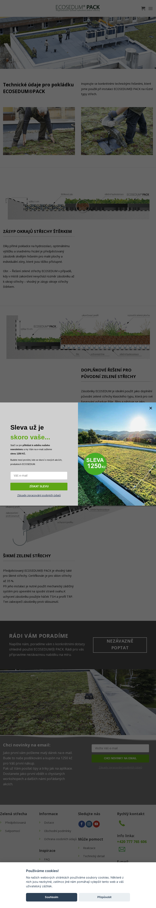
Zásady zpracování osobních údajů (39, 495)
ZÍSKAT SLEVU (39, 486)
